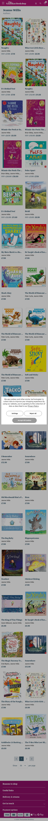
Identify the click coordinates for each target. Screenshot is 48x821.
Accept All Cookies (24, 420)
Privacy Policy (33, 406)
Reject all (33, 413)
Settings (15, 413)
